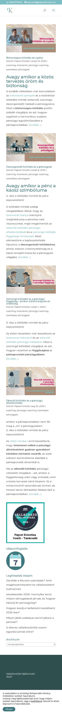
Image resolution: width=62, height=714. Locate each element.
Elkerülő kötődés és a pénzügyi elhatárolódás (24, 401)
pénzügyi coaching (38, 65)
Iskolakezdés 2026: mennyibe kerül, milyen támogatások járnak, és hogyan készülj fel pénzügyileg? (30, 598)
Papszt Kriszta (21, 61)
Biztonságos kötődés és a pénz (24, 57)
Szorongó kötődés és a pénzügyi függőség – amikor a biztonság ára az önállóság (28, 301)
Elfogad (9, 709)
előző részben (19, 441)
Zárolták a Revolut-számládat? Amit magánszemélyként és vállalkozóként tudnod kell (30, 584)
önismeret (22, 65)
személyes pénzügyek (18, 69)
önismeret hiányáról (19, 337)
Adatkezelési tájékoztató (20, 673)
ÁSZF (9, 676)
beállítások (36, 701)
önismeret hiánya (17, 215)
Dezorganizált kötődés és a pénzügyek (29, 166)
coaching (11, 65)
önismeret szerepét (22, 95)
